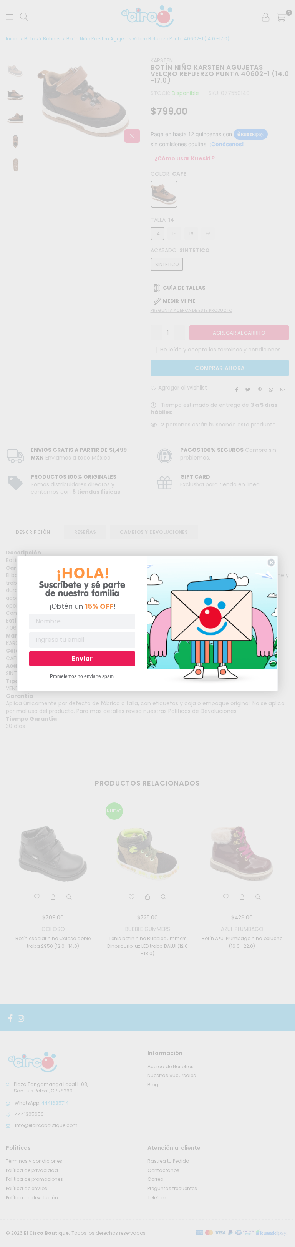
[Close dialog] (271, 562)
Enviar (82, 658)
